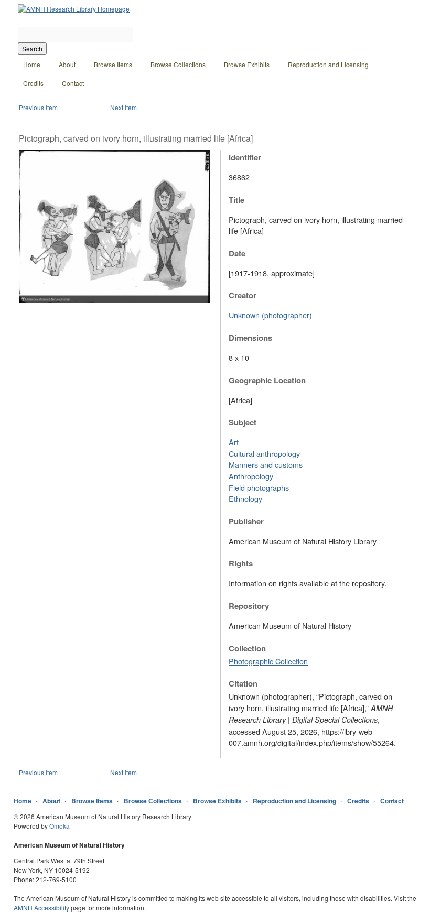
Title (236, 200)
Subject (242, 422)
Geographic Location (267, 380)
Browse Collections (178, 64)
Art (234, 441)
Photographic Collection (268, 661)
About (67, 64)
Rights (241, 563)
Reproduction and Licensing (328, 64)
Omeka (59, 825)
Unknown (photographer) (270, 314)
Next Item (123, 107)
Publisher (246, 521)
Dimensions (250, 338)
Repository (249, 606)
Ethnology (245, 498)
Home (31, 64)
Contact (73, 83)
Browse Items (113, 64)
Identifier (245, 157)
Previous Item (38, 107)
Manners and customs (266, 464)
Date (237, 253)
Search (32, 48)
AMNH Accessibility (41, 907)
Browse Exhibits (247, 64)
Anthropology (251, 475)
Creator (242, 295)
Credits (33, 83)
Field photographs (259, 487)
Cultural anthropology (264, 453)
